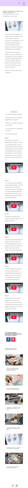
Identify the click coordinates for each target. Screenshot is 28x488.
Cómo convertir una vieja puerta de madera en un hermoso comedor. (12, 369)
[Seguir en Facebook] (8, 339)
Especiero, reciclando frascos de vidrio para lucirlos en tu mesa (13, 408)
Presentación (13, 16)
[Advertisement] (14, 92)
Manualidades (6, 16)
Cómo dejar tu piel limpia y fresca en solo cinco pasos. (13, 389)
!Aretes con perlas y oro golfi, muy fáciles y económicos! (13, 11)
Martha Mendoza (9, 14)
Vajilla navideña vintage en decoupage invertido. (13, 467)
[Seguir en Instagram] (13, 339)
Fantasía (17, 14)
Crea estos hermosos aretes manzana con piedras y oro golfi (13, 428)
